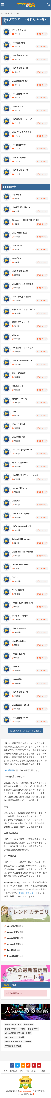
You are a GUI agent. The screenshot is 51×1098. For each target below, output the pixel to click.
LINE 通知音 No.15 (20, 68)
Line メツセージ (19, 628)
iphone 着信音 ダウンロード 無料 (18, 1033)
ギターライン (17, 194)
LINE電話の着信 (19, 43)
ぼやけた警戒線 (18, 424)
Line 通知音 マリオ (20, 81)
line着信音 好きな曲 (13, 1046)
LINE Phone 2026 (19, 233)
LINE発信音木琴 (19, 145)
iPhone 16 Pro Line (20, 564)
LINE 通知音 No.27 (20, 170)
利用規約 (14, 1071)
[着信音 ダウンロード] (25, 5)
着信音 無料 (28, 1025)
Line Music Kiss (19, 641)
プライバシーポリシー (29, 1071)
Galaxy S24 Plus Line (21, 539)
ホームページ (7, 13)
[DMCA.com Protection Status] (25, 1082)
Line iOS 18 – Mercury (22, 207)
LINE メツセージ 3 (19, 157)
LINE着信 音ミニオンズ (22, 119)
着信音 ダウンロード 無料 (15, 1029)
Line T (15, 411)
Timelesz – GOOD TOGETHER (25, 220)
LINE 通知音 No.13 (20, 94)
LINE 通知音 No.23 (20, 692)
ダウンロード (42, 34)
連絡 (43, 1071)
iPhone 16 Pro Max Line (22, 603)
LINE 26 (15, 335)
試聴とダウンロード (20, 322)
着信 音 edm (33, 1029)
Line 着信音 (9, 770)
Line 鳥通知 (17, 679)
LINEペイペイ (18, 106)
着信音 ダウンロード (28, 893)
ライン (15, 577)
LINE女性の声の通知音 (21, 526)
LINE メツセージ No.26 (22, 360)
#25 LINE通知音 (19, 373)
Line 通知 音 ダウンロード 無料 (25, 475)
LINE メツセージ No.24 (22, 450)
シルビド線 (16, 258)
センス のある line (19, 462)
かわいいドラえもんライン (23, 309)
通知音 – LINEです (20, 399)
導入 (5, 1071)
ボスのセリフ (17, 386)
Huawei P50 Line (19, 488)
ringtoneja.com (25, 1091)
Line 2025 (16, 501)
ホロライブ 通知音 (20, 616)
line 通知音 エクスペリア (22, 348)
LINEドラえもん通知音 (21, 132)
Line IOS (15, 667)
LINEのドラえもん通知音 (22, 284)
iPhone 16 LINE (18, 654)
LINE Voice (17, 245)
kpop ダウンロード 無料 (14, 1037)
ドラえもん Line (19, 30)
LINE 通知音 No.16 (20, 55)
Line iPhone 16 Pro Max (22, 552)
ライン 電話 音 (18, 590)
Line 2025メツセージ (21, 513)
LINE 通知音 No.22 (20, 718)
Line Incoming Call (20, 705)
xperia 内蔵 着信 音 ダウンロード (18, 1042)
